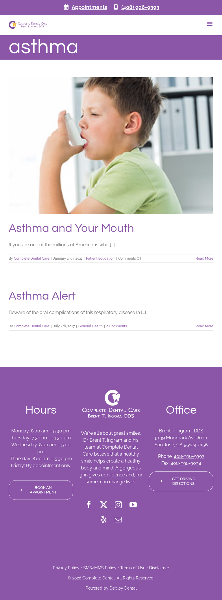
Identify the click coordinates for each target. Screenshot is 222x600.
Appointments (89, 7)
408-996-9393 (189, 456)
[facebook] (89, 505)
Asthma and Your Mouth (71, 228)
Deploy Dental (123, 588)
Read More (204, 258)
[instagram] (118, 505)
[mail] (118, 519)
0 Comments (116, 326)
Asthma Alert (42, 296)
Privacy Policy (66, 568)
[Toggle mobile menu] (210, 24)
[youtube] (133, 505)
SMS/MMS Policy (99, 568)
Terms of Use (132, 568)
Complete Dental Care (31, 258)
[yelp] (104, 519)
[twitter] (104, 505)
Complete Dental (98, 578)
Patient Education (100, 258)
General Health (90, 326)
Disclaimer (159, 568)
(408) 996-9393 (140, 7)
